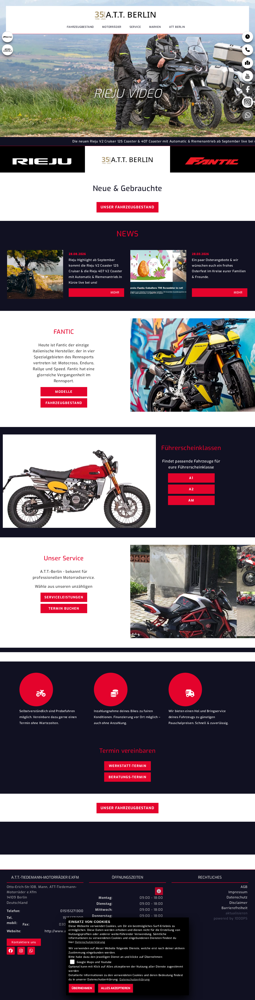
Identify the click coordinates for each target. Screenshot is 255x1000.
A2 (191, 489)
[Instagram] (247, 102)
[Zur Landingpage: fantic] (7, 36)
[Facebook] (247, 89)
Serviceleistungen (63, 597)
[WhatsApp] (247, 115)
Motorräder (111, 27)
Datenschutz (237, 897)
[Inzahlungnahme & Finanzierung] (127, 688)
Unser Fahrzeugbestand (127, 207)
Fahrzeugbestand (80, 27)
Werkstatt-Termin (127, 766)
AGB (244, 887)
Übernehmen (82, 988)
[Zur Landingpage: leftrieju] (7, 49)
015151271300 (71, 911)
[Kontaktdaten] (247, 49)
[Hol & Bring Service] (202, 688)
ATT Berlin (177, 27)
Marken (155, 27)
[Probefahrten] (53, 688)
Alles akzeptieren (115, 988)
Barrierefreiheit (235, 908)
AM (191, 500)
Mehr (115, 292)
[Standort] (247, 63)
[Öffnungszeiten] (247, 36)
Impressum (238, 892)
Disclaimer (238, 902)
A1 (191, 478)
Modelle (64, 391)
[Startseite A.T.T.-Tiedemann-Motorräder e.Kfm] (126, 14)
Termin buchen (64, 608)
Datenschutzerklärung (90, 942)
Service (135, 27)
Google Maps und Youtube (94, 962)
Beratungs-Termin (127, 777)
